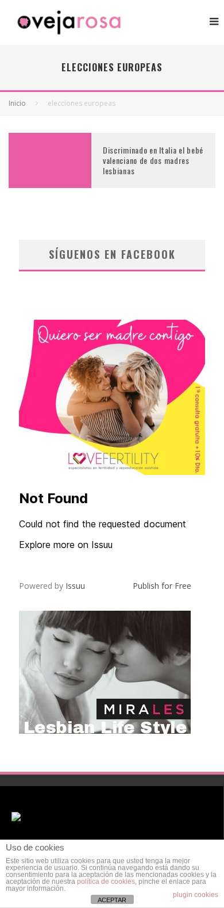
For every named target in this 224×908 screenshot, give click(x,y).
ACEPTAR (112, 899)
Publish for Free (162, 585)
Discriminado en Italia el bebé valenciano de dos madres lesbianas (153, 160)
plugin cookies (195, 895)
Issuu (75, 585)
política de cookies (106, 882)
